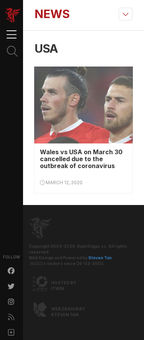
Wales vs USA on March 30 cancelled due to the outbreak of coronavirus (81, 159)
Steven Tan (100, 257)
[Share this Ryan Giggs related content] (11, 332)
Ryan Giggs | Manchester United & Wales (12, 15)
